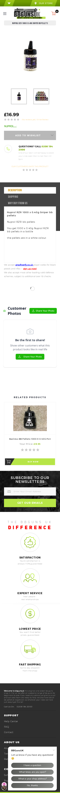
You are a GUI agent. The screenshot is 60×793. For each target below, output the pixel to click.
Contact (8, 732)
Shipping (13, 197)
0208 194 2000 (24, 706)
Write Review (42, 119)
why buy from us (18, 203)
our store (46, 3)
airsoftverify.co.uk (24, 264)
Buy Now (33, 462)
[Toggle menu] (7, 13)
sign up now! (30, 268)
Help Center (11, 721)
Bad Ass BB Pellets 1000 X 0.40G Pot (30, 439)
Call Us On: (9, 706)
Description (15, 190)
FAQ (6, 726)
